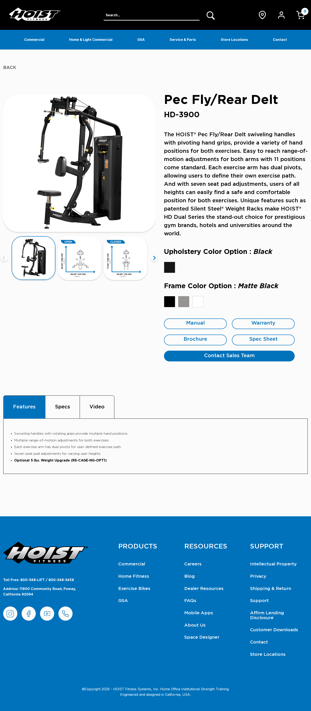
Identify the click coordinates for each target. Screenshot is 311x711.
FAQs (190, 600)
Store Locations (234, 39)
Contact (280, 39)
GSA (141, 39)
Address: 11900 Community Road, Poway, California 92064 (39, 591)
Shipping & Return (270, 588)
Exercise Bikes (134, 588)
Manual (195, 323)
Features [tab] (24, 406)
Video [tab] (97, 406)
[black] (169, 267)
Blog (189, 576)
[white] (198, 301)
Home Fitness (133, 576)
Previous (4, 258)
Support (259, 600)
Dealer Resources (204, 588)
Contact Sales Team (229, 355)
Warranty (263, 323)
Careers (193, 564)
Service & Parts (183, 39)
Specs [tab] (62, 406)
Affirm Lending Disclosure (267, 615)
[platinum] (183, 301)
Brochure (195, 339)
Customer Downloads (274, 630)
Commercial (34, 39)
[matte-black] (169, 301)
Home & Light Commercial (90, 39)
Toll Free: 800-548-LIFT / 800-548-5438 (38, 580)
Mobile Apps (198, 613)
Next (154, 258)
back (9, 67)
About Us (195, 625)
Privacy (258, 576)
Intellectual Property (273, 564)
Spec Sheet (263, 339)
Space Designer (201, 637)
